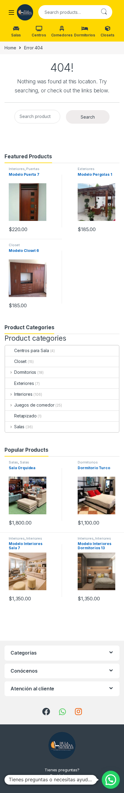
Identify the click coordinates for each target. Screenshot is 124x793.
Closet (14, 245)
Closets (107, 35)
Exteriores (86, 169)
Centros (39, 35)
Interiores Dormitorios (94, 540)
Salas (15, 35)
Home (10, 47)
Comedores (62, 35)
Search (103, 12)
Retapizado (25, 415)
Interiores (17, 169)
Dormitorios (84, 35)
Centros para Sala (31, 350)
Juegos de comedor (34, 404)
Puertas (32, 169)
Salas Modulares (19, 464)
